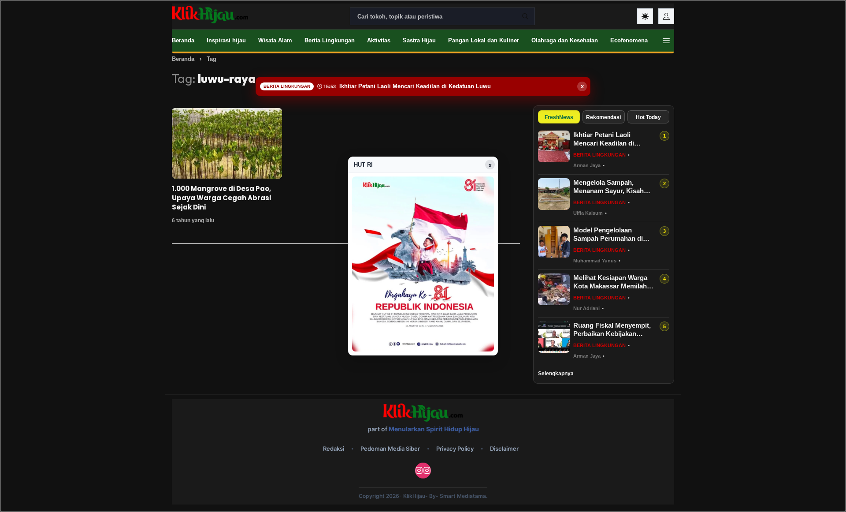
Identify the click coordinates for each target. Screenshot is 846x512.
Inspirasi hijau (226, 40)
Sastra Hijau (419, 40)
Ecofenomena (629, 40)
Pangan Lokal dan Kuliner (483, 40)
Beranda (183, 40)
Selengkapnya (556, 373)
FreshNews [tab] (559, 117)
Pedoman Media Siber (390, 448)
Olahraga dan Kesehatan (564, 40)
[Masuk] (666, 16)
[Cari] (525, 16)
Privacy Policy (455, 448)
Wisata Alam (275, 40)
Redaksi (333, 448)
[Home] (210, 14)
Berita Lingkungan (329, 40)
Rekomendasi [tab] (603, 117)
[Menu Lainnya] (666, 41)
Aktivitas (378, 40)
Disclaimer (504, 448)
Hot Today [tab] (648, 117)
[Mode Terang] (645, 16)
